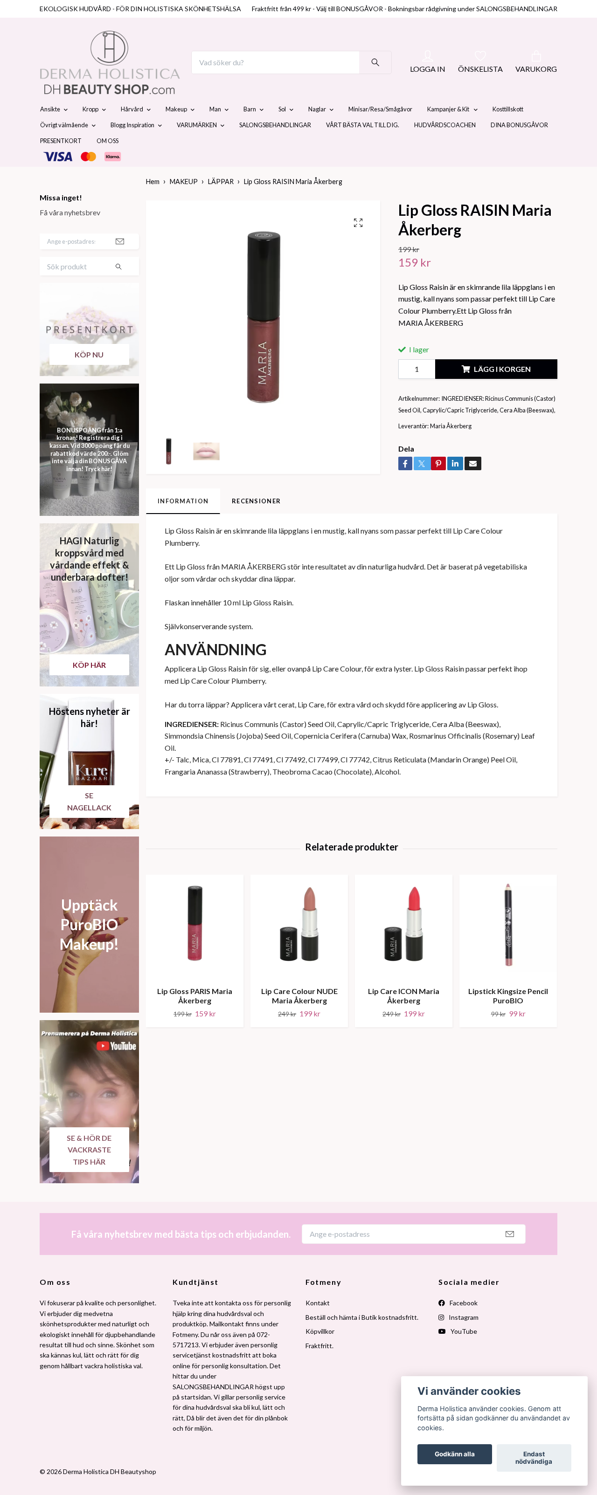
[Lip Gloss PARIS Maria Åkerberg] (194, 949)
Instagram (463, 1339)
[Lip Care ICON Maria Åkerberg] (403, 949)
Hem (153, 204)
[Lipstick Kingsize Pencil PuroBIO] (508, 949)
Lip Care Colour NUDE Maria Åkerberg (299, 1017)
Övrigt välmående (64, 147)
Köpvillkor (319, 1353)
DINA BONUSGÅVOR (519, 147)
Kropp (90, 131)
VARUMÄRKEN (197, 147)
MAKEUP (184, 204)
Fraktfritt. (319, 1368)
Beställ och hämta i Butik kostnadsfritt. (361, 1339)
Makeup (176, 131)
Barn (249, 131)
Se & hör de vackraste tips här (89, 1171)
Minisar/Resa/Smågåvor (380, 131)
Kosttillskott (508, 131)
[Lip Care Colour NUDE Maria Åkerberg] (299, 949)
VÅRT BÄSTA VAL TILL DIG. (362, 147)
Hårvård (132, 131)
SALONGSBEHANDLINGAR (275, 147)
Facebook (463, 1325)
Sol (282, 131)
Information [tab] (183, 523)
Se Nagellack (89, 823)
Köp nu (89, 376)
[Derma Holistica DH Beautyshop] (134, 73)
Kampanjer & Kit (448, 131)
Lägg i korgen (502, 390)
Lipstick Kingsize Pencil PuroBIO (508, 1017)
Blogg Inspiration (132, 147)
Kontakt (317, 1325)
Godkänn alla (455, 1454)
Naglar (317, 131)
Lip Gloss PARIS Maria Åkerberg (194, 1017)
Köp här (89, 686)
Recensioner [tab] (256, 523)
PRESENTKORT (61, 163)
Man (215, 131)
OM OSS (107, 163)
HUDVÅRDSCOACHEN (445, 147)
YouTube (463, 1353)
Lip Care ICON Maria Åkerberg (403, 1017)
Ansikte (50, 131)
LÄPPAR (221, 204)
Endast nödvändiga (533, 1458)
